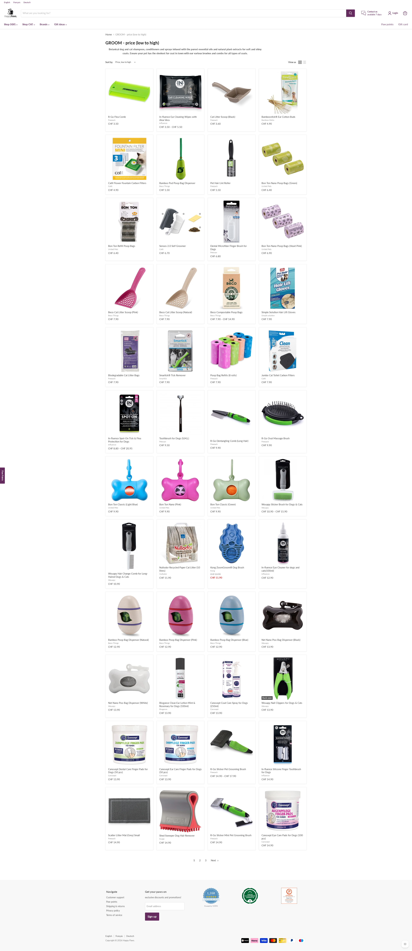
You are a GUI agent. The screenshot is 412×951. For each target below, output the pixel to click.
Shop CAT (28, 24)
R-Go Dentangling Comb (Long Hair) (229, 440)
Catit (110, 186)
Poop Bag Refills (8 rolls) (223, 375)
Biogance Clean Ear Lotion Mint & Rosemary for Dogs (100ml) (177, 704)
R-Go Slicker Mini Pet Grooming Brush (230, 835)
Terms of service (114, 915)
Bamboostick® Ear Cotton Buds (278, 116)
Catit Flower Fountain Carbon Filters (127, 183)
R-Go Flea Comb (117, 116)
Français (16, 2)
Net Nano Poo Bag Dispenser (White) (128, 702)
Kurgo (161, 839)
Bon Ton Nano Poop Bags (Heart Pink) (282, 245)
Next (213, 860)
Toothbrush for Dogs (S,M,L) (174, 438)
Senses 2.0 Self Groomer (172, 245)
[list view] (304, 62)
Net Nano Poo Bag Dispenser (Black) (281, 639)
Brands (44, 24)
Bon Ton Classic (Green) (223, 504)
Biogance (163, 709)
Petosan (213, 252)
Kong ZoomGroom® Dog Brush (227, 567)
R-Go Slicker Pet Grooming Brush (228, 769)
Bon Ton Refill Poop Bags (121, 245)
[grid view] (300, 62)
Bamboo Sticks (268, 120)
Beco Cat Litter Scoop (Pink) (123, 312)
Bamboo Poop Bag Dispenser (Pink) (178, 639)
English (7, 2)
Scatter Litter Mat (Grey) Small (124, 835)
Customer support (115, 897)
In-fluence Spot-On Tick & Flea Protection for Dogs (124, 440)
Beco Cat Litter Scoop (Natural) (175, 312)
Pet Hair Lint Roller (220, 183)
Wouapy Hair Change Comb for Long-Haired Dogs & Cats (128, 575)
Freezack (111, 120)
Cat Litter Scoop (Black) (222, 116)
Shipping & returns (115, 906)
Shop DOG (10, 24)
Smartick (163, 378)
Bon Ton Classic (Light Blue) (123, 504)
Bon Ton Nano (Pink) (170, 504)
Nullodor (163, 574)
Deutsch (27, 2)
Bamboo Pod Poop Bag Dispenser (177, 183)
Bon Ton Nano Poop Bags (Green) (279, 183)
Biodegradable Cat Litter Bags (124, 375)
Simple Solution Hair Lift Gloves (278, 312)
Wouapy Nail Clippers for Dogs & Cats (282, 702)
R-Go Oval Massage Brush (276, 438)
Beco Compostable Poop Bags (226, 312)
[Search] (350, 13)
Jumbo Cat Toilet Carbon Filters (278, 375)
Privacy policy (113, 910)
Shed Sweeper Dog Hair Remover (177, 835)
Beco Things (164, 186)
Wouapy (265, 507)
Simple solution (268, 315)
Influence (163, 123)
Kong (212, 571)
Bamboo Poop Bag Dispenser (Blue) (229, 639)
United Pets (266, 186)
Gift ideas (60, 24)
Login (395, 13)
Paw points (387, 24)
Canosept (214, 709)
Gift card (403, 24)
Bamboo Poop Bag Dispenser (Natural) (128, 639)
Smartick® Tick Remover (172, 375)
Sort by (108, 62)
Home (108, 34)
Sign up (152, 916)
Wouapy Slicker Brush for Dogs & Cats (282, 504)
